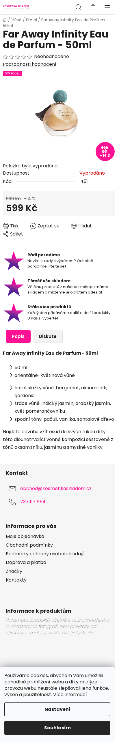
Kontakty (16, 580)
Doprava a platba (26, 562)
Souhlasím (57, 727)
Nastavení (57, 709)
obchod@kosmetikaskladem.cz (56, 488)
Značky (14, 571)
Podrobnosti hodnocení (29, 64)
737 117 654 (33, 502)
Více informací (70, 694)
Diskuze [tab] (48, 336)
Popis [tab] (18, 336)
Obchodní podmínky (29, 545)
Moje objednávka (25, 536)
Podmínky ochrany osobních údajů (45, 554)
